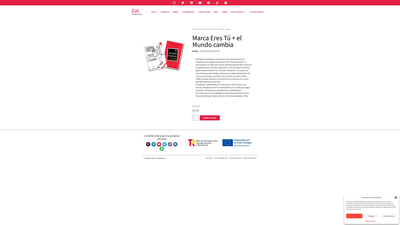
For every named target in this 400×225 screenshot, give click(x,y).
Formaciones (204, 12)
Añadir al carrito (210, 117)
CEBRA (175, 12)
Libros (225, 12)
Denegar (372, 216)
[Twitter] (182, 2)
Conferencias (188, 12)
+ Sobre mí (164, 12)
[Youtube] (200, 2)
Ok (354, 216)
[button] (396, 197)
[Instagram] (174, 2)
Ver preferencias (388, 216)
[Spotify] (225, 2)
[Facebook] (208, 2)
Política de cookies (371, 221)
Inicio (154, 12)
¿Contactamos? (256, 12)
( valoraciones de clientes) (210, 51)
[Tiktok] (217, 2)
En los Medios (237, 12)
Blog (216, 12)
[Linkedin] (191, 2)
